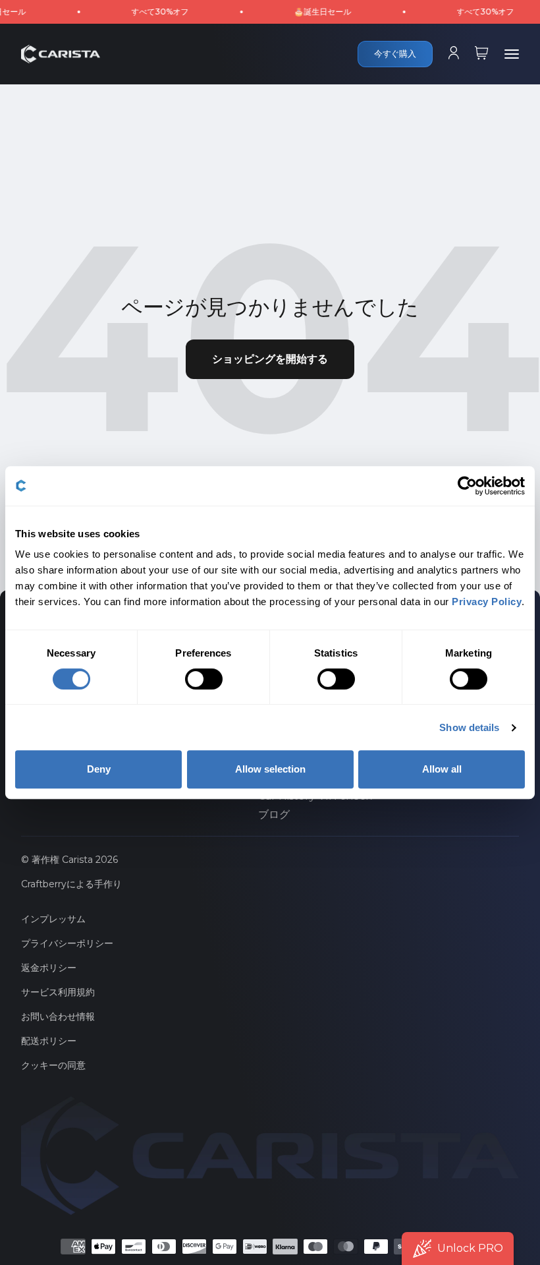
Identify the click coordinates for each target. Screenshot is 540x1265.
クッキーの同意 (53, 1065)
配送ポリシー (48, 1041)
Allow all (442, 769)
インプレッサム (53, 919)
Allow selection (270, 769)
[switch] (204, 679)
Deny (99, 769)
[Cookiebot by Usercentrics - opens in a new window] (467, 486)
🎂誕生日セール (306, 11)
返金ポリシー (48, 968)
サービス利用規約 (58, 992)
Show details (469, 727)
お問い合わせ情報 (58, 1016)
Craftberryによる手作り (71, 884)
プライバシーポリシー (67, 943)
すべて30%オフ (143, 11)
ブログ (274, 814)
